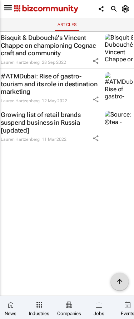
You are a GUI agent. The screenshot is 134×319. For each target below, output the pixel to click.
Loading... (13, 152)
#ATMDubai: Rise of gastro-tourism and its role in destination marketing (49, 83)
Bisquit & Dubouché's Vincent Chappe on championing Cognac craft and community (48, 45)
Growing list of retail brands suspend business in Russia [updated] (41, 122)
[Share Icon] (95, 61)
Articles (67, 24)
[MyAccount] (126, 9)
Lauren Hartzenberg (20, 62)
